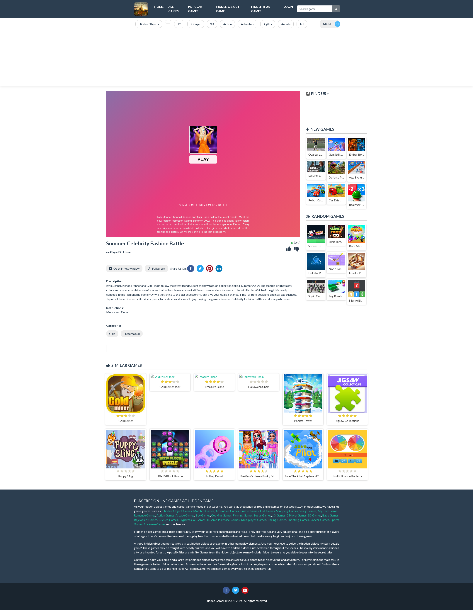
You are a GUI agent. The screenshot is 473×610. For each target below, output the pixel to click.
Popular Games (195, 9)
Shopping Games (287, 511)
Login (288, 6)
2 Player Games (297, 515)
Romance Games (144, 515)
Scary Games (308, 511)
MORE (327, 24)
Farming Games (243, 515)
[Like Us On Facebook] (226, 590)
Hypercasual (132, 333)
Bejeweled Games (145, 519)
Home (159, 6)
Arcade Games (185, 515)
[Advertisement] (236, 57)
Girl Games (267, 511)
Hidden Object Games (177, 511)
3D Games (314, 515)
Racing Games (277, 519)
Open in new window (126, 268)
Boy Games (202, 515)
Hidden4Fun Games (260, 9)
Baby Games (330, 515)
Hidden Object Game (227, 9)
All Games (173, 9)
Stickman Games (154, 524)
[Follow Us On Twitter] (235, 590)
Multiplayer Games (253, 519)
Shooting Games (298, 519)
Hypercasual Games (192, 519)
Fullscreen (158, 268)
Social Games (262, 515)
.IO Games (278, 515)
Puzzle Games (249, 511)
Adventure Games (227, 511)
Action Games (165, 515)
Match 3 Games (203, 511)
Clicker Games (168, 519)
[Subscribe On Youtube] (245, 590)
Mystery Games (328, 511)
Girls (112, 333)
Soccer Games (320, 519)
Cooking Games (221, 515)
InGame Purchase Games (223, 519)
